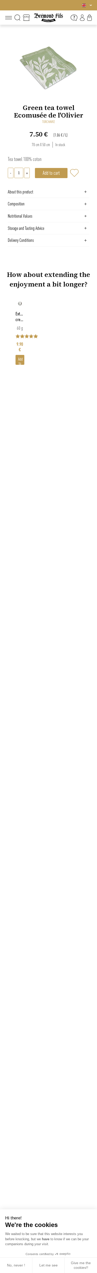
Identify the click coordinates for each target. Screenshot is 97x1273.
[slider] (48, 335)
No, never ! (16, 1265)
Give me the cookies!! (81, 1265)
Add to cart (20, 361)
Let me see (48, 1265)
